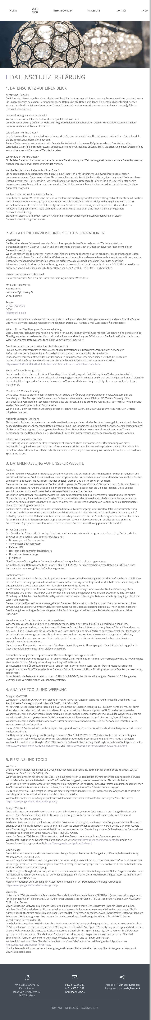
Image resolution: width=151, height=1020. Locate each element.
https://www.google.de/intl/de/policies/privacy (31, 801)
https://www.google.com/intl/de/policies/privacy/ (33, 745)
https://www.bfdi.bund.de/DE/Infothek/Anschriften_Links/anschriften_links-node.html (53, 364)
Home (13, 10)
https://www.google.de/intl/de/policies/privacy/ (32, 885)
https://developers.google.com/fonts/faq (97, 839)
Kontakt (120, 10)
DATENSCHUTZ (89, 1008)
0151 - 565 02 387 (74, 988)
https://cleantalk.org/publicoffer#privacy (28, 944)
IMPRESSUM (71, 1008)
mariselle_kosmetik (129, 988)
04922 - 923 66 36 (15, 305)
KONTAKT (56, 1008)
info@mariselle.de (16, 312)
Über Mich (35, 10)
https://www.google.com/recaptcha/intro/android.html (96, 745)
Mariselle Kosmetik (129, 984)
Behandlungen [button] (63, 10)
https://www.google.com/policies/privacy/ (68, 843)
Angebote (94, 10)
